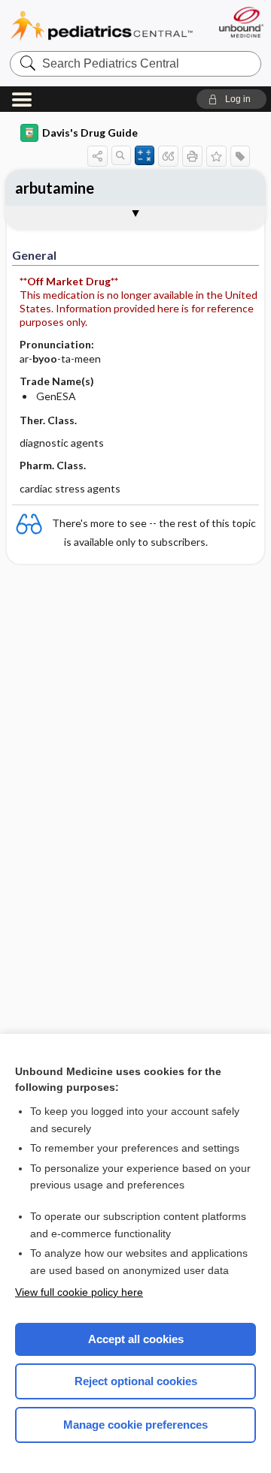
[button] (231, 99)
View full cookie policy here (79, 1292)
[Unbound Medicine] (240, 22)
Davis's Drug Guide (90, 132)
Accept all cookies (136, 1339)
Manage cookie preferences (135, 1424)
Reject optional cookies (136, 1381)
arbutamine (54, 188)
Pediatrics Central (101, 26)
